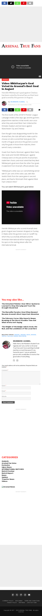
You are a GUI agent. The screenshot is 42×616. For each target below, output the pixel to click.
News (4, 475)
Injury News (7, 467)
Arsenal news (25, 334)
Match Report (7, 473)
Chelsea (10, 336)
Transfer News (8, 479)
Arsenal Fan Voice (9, 463)
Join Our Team (32, 602)
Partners (22, 602)
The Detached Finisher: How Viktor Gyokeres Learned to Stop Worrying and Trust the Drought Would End (21, 306)
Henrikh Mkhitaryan (19, 336)
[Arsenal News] (8, 487)
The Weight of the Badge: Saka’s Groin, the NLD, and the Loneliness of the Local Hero (19, 328)
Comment (5, 370)
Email (4, 391)
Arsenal (17, 334)
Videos (4, 481)
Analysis (5, 461)
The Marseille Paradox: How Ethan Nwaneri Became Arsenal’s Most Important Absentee (20, 313)
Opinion (5, 477)
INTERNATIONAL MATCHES (13, 469)
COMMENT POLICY (7, 600)
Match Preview (8, 471)
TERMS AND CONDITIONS (32, 600)
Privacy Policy (12, 602)
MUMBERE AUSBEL (18, 102)
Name (4, 385)
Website (4, 396)
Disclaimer (18, 600)
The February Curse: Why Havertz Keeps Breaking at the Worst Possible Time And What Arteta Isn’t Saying (19, 320)
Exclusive (6, 465)
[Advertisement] (21, 21)
